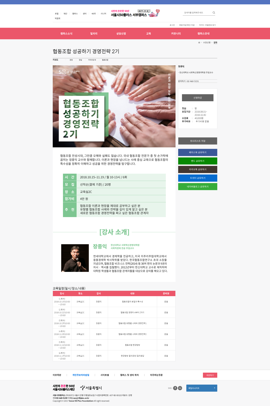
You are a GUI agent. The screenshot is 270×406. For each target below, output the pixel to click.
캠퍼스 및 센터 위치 (129, 375)
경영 (71, 60)
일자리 (93, 33)
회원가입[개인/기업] (187, 25)
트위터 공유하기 (197, 178)
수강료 (187, 118)
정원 (187, 108)
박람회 (57, 18)
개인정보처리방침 (80, 375)
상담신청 (121, 33)
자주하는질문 (156, 375)
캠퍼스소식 (66, 33)
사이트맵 (105, 375)
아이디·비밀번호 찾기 (207, 25)
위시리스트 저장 (197, 141)
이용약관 (57, 375)
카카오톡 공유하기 (197, 169)
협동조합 (105, 60)
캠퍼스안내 (204, 33)
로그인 (172, 25)
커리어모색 (92, 60)
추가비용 (187, 121)
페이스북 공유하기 (197, 152)
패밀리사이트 (198, 389)
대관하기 (210, 375)
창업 (80, 60)
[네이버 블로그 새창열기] (180, 388)
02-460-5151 (193, 81)
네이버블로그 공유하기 (198, 186)
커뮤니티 (176, 33)
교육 (148, 33)
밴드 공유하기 (197, 161)
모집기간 (187, 111)
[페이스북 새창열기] (175, 388)
